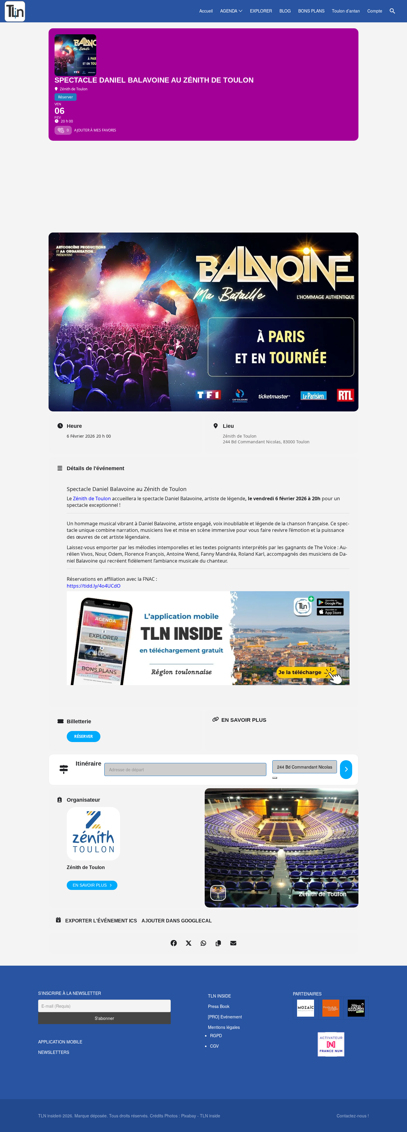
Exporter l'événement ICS (101, 920)
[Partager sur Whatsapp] (203, 943)
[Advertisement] (203, 188)
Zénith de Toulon (240, 436)
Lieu (228, 426)
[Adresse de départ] (346, 769)
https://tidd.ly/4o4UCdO (94, 586)
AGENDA (228, 11)
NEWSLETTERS (53, 1052)
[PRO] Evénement (225, 1017)
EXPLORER (261, 11)
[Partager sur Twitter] (188, 943)
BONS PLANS (311, 11)
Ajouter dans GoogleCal (177, 920)
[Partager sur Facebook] (173, 943)
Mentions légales (224, 1027)
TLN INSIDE (219, 996)
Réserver (83, 736)
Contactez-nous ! (353, 1116)
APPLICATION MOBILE (60, 1042)
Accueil (206, 11)
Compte (374, 11)
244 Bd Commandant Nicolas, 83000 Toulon (266, 442)
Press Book (218, 1006)
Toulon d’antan (346, 11)
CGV (214, 1046)
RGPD (216, 1035)
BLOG (285, 11)
